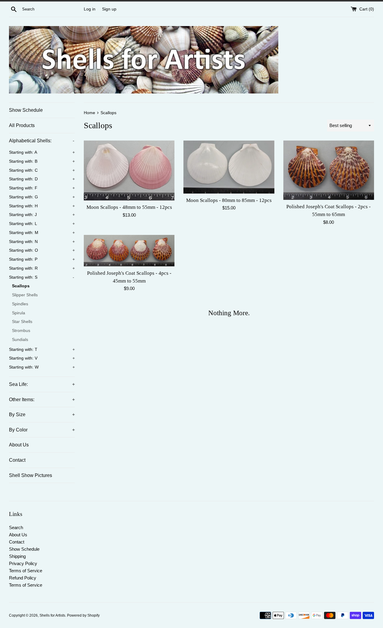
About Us (19, 444)
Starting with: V (42, 358)
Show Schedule (26, 110)
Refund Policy (22, 577)
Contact (17, 460)
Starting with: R (42, 268)
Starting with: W (42, 367)
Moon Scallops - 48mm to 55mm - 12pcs (129, 207)
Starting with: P (42, 259)
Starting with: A (42, 152)
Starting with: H (42, 206)
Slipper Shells (25, 295)
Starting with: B (42, 161)
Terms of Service (25, 570)
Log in (89, 9)
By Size (42, 414)
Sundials (20, 339)
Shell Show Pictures (30, 475)
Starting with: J (42, 214)
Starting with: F (42, 188)
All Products (22, 125)
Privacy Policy (23, 563)
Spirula (18, 313)
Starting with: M (42, 232)
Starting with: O (42, 250)
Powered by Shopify (83, 615)
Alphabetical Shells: (41, 140)
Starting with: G (42, 197)
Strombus (21, 330)
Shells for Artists (52, 615)
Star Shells (22, 321)
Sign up (109, 9)
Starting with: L (42, 223)
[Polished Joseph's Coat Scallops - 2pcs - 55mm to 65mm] (328, 170)
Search (16, 527)
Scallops (21, 286)
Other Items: (42, 399)
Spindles (20, 304)
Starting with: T (42, 349)
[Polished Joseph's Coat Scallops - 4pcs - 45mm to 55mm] (129, 250)
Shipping (17, 556)
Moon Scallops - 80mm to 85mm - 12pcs (229, 200)
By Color (42, 429)
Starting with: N (42, 241)
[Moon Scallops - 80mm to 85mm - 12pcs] (228, 167)
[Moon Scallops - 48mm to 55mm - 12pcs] (129, 170)
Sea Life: (42, 384)
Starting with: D (42, 179)
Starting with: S (41, 277)
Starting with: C (42, 170)
